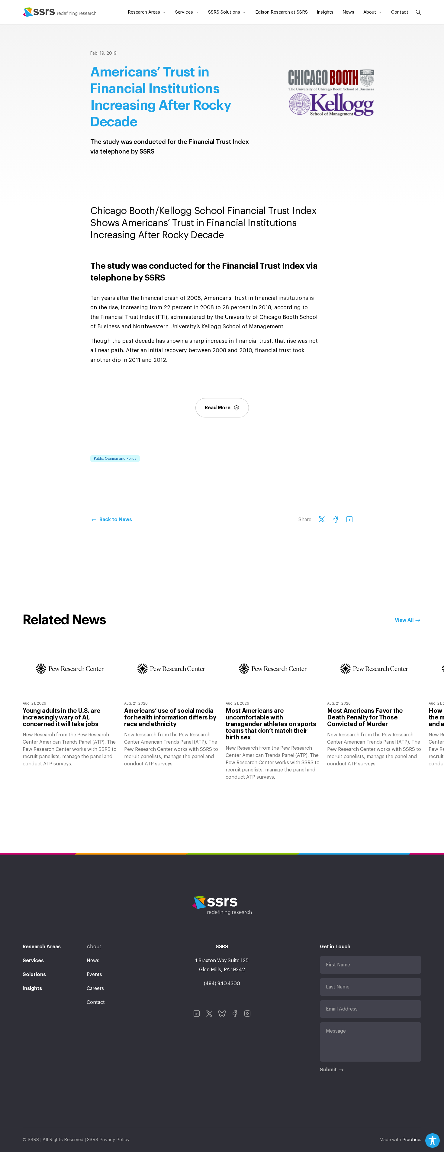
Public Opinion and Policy (115, 458)
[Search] (417, 12)
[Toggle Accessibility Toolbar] (432, 1140)
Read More (217, 407)
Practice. (411, 1139)
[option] (70, 704)
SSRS (60, 12)
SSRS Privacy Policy (108, 1139)
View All (404, 620)
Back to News (115, 519)
